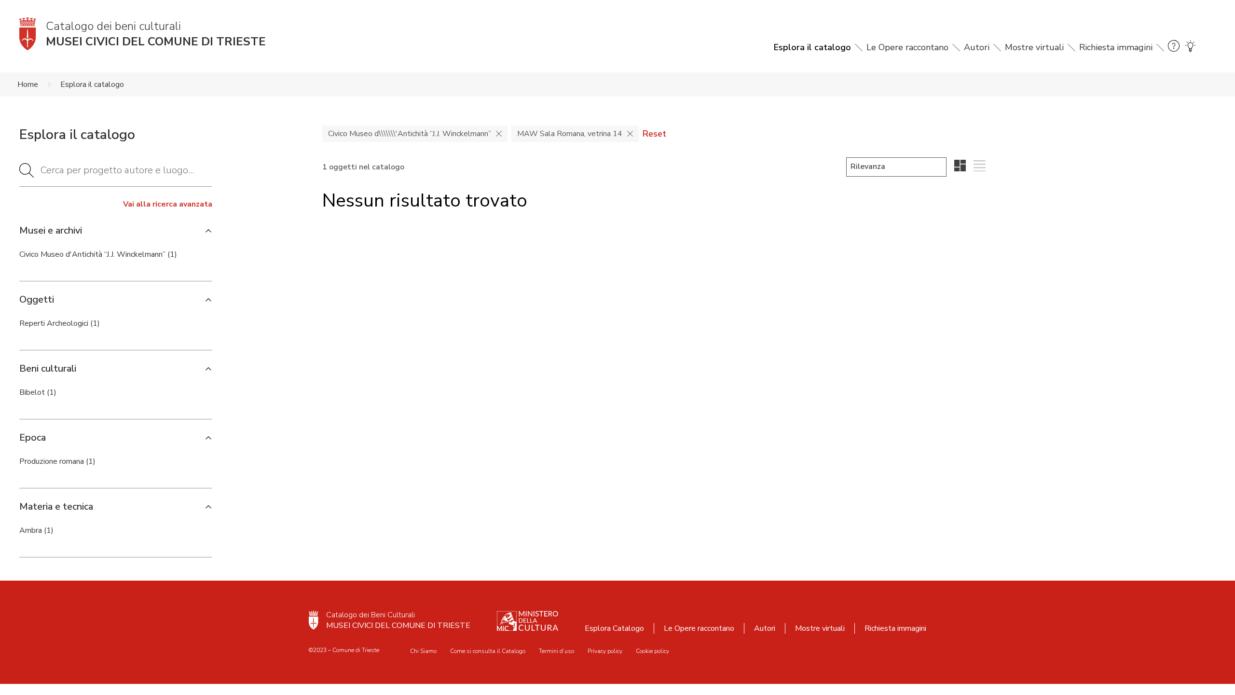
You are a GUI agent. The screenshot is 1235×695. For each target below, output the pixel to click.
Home (27, 84)
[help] (1174, 47)
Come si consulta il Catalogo (487, 651)
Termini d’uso (556, 651)
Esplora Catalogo (614, 628)
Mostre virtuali (1034, 47)
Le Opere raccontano (907, 47)
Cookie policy (652, 651)
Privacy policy (605, 651)
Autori (976, 47)
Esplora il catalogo (812, 47)
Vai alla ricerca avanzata (167, 204)
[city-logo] (313, 620)
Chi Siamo (423, 651)
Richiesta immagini (1116, 47)
